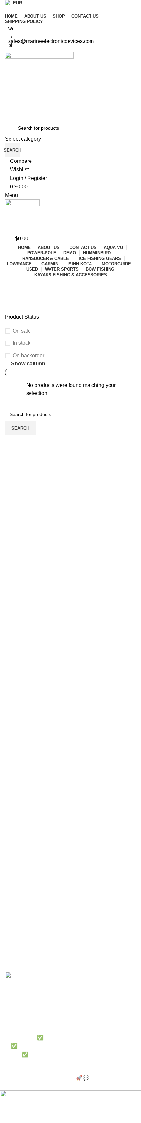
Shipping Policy (20, 882)
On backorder (28, 355)
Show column (28, 363)
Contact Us (16, 859)
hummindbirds (19, 966)
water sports (17, 955)
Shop (10, 870)
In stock (21, 343)
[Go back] (13, 285)
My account (17, 893)
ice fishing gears (22, 943)
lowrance (14, 932)
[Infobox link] (70, 545)
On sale (22, 331)
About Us (14, 848)
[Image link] (47, 978)
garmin (12, 921)
